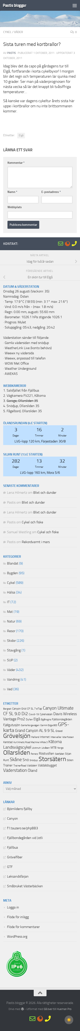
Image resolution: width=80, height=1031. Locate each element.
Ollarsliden (16, 752)
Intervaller (56, 737)
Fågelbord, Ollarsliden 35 (24, 411)
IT (8, 602)
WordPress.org (17, 937)
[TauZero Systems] (67, 243)
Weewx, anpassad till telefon (25, 358)
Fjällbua (12, 847)
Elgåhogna (46, 719)
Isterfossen (68, 737)
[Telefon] (74, 243)
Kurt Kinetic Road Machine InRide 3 (30, 742)
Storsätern (52, 759)
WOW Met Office (17, 363)
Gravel (59, 731)
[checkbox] (69, 1020)
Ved (9, 689)
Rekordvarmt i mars (36, 542)
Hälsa (11, 592)
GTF (10, 867)
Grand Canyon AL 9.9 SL (35, 730)
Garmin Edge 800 (48, 725)
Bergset (7, 708)
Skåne (16, 759)
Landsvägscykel (17, 747)
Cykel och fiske (32, 522)
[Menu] (74, 5)
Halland (35, 737)
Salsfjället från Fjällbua (23, 390)
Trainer (8, 765)
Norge (60, 747)
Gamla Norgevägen (30, 725)
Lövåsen (46, 747)
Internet (45, 737)
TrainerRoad (19, 765)
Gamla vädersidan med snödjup (27, 343)
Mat (10, 612)
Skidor (11, 641)
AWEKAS (11, 374)
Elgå (21, 135)
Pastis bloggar (14, 5)
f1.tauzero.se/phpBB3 (22, 828)
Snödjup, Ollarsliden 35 (23, 406)
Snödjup (34, 760)
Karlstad (8, 742)
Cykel (7, 32)
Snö (26, 759)
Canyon (12, 819)
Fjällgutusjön (11, 725)
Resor (11, 631)
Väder (18, 32)
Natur (11, 621)
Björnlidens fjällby (19, 809)
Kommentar (16, 163)
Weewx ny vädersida (19, 353)
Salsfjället (59, 753)
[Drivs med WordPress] (22, 1009)
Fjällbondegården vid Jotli (25, 838)
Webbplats (14, 207)
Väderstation (15, 770)
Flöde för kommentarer (23, 927)
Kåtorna (55, 741)
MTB (54, 747)
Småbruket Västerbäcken (25, 886)
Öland (32, 770)
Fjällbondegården (62, 719)
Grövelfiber (14, 857)
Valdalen (32, 765)
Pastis (11, 53)
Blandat (12, 563)
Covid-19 (34, 714)
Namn (12, 192)
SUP (10, 660)
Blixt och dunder (44, 493)
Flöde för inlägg (18, 917)
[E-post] (60, 243)
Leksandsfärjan (18, 876)
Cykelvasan (46, 714)
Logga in (13, 907)
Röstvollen (46, 753)
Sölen (70, 760)
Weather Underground (20, 369)
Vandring (13, 679)
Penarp (34, 753)
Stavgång (14, 650)
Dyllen (29, 719)
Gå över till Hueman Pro (57, 1009)
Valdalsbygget (47, 765)
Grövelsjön (16, 735)
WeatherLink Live (17, 348)
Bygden (12, 573)
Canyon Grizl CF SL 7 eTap (27, 708)
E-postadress (51, 192)
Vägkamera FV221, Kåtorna (26, 396)
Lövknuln (36, 747)
